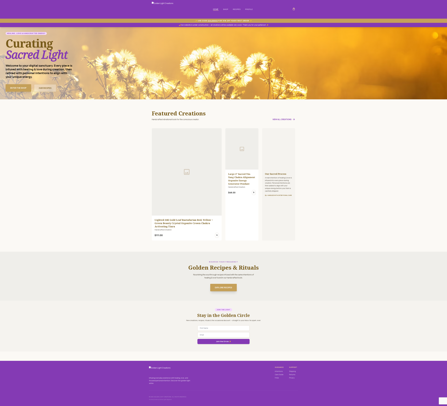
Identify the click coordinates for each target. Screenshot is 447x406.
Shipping (292, 371)
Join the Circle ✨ (223, 341)
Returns (292, 374)
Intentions (279, 371)
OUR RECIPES (45, 88)
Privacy (292, 378)
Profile (249, 9)
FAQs (277, 378)
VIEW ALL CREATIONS (284, 119)
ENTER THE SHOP (18, 88)
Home (215, 9)
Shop (225, 9)
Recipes (237, 9)
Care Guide (279, 374)
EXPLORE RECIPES (223, 287)
